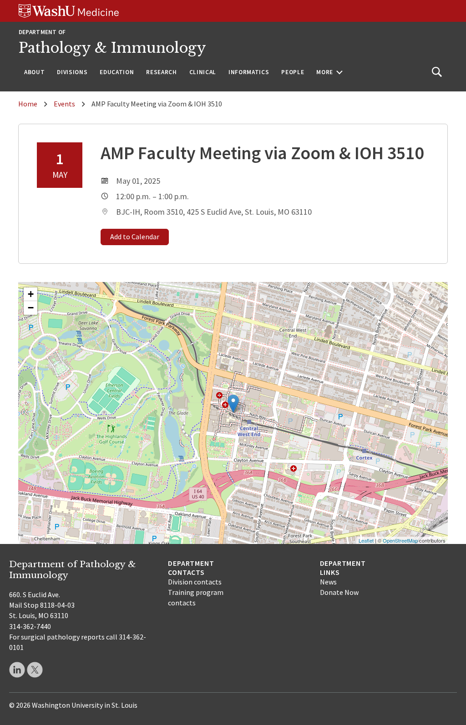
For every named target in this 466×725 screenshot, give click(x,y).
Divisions (72, 72)
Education (117, 72)
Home (27, 103)
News (328, 581)
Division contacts (195, 581)
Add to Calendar (134, 236)
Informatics (248, 72)
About (34, 72)
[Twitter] (35, 670)
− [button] (31, 307)
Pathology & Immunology (112, 47)
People (292, 72)
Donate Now (339, 592)
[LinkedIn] (17, 670)
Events (64, 103)
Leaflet (366, 540)
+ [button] (31, 294)
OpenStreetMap (400, 540)
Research (161, 72)
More (324, 72)
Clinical (202, 72)
